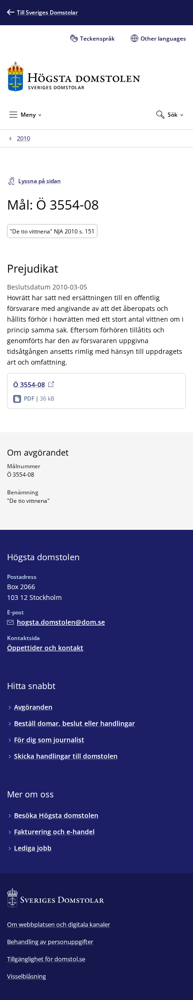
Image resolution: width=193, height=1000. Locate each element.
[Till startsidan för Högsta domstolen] (73, 76)
